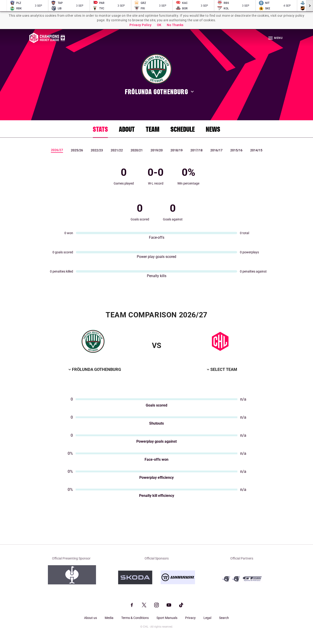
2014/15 (256, 150)
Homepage (47, 38)
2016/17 (216, 150)
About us (90, 618)
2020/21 (137, 150)
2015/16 (236, 150)
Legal (207, 618)
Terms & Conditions (135, 618)
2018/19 (176, 150)
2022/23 (97, 150)
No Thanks (175, 25)
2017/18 (196, 150)
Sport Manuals (166, 618)
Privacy (190, 618)
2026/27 (57, 150)
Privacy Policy (140, 25)
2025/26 (77, 150)
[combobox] (94, 369)
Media (109, 618)
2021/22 (117, 150)
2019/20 (157, 150)
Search (224, 618)
